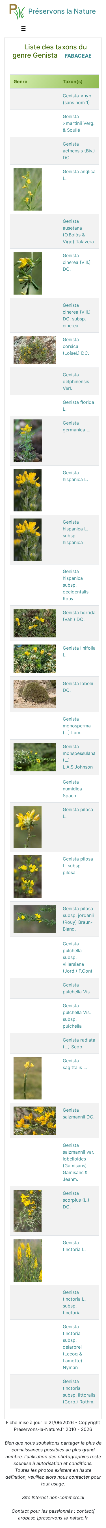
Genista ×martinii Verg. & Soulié (78, 123)
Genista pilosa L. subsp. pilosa (78, 865)
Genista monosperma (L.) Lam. (77, 725)
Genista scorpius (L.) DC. (76, 1200)
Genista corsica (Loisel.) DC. (76, 346)
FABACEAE (78, 56)
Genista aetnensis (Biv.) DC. (79, 150)
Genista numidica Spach (72, 788)
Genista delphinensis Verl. (76, 381)
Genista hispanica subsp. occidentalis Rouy (75, 584)
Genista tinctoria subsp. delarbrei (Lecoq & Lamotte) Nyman (72, 1347)
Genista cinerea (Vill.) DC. (77, 262)
